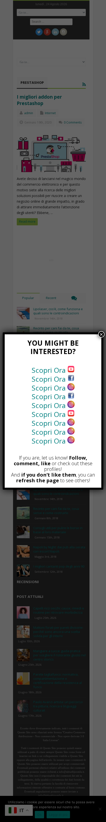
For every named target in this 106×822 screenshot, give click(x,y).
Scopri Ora (49, 370)
